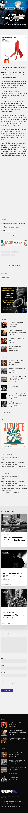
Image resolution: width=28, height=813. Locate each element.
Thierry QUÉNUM (7, 24)
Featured (5, 516)
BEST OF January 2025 (20, 466)
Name (3, 658)
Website (3, 673)
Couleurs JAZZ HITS (10, 8)
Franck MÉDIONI (7, 545)
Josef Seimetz (14, 251)
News (14, 11)
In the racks (20, 8)
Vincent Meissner (6, 255)
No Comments (23, 24)
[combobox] (14, 277)
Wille (13, 255)
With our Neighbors (12, 85)
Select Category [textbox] (5, 277)
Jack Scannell (5, 488)
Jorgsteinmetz (15, 235)
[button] (26, 2)
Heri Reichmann (5, 251)
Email (3, 665)
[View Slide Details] (14, 243)
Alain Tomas (6, 584)
